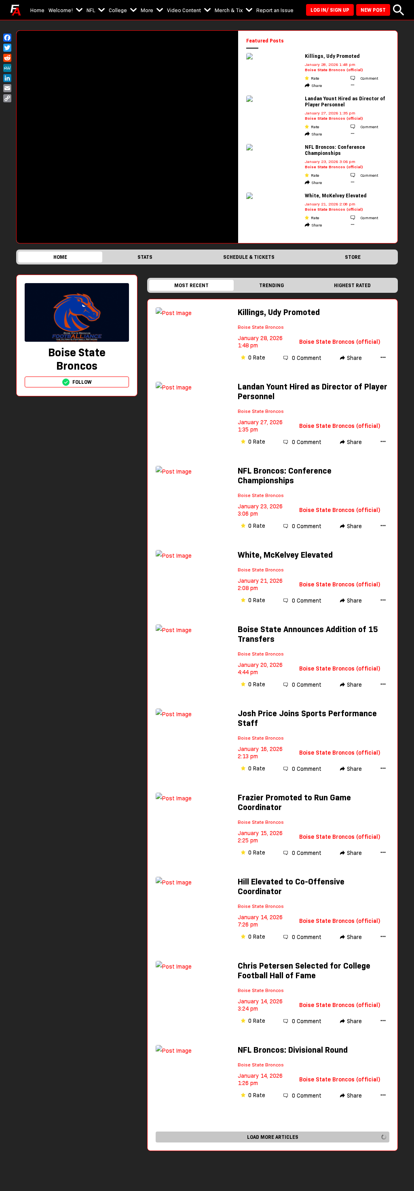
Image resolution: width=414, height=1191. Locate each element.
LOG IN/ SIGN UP (329, 10)
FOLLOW (82, 382)
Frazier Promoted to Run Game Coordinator (294, 802)
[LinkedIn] (7, 78)
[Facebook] (7, 38)
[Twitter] (7, 48)
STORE (353, 257)
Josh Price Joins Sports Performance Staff (307, 718)
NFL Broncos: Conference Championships (335, 150)
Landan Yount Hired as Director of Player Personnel (345, 101)
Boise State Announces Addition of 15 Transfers (308, 634)
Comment (368, 78)
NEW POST (373, 10)
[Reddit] (7, 58)
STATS (144, 257)
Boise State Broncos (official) (334, 69)
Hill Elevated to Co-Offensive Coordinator (291, 886)
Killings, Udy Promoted (332, 56)
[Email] (7, 88)
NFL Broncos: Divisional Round (293, 1050)
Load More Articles (272, 1137)
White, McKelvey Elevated (336, 196)
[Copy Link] (7, 98)
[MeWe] (7, 68)
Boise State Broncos (261, 327)
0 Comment (306, 358)
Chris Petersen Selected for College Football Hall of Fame (304, 970)
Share (317, 85)
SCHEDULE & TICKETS (249, 257)
